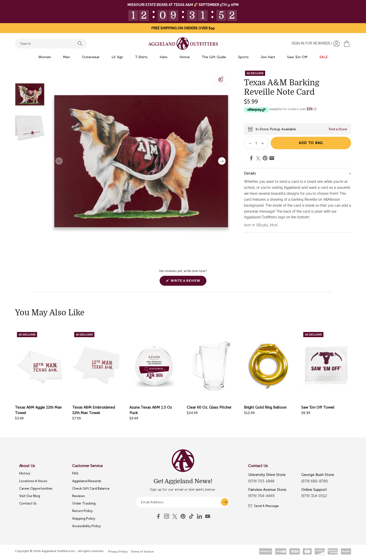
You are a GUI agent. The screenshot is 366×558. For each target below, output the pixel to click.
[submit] (225, 502)
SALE (323, 57)
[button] (346, 43)
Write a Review (188, 282)
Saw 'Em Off (297, 57)
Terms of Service (142, 551)
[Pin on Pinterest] (265, 159)
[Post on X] (258, 158)
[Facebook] (158, 516)
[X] (174, 516)
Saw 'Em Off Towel (317, 407)
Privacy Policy (118, 551)
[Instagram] (166, 516)
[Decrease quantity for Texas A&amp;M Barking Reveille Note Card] (248, 143)
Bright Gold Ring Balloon (265, 407)
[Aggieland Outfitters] (183, 43)
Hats (164, 57)
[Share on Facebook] (251, 159)
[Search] (80, 43)
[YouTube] (183, 516)
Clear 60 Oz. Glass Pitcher (209, 407)
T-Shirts (141, 57)
